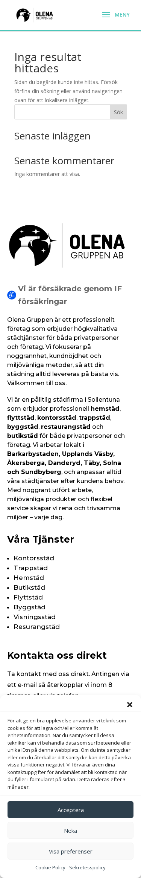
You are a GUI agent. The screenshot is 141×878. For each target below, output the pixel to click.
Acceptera (71, 810)
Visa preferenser (70, 851)
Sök (118, 112)
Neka (70, 830)
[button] (129, 704)
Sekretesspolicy (87, 867)
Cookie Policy (50, 867)
